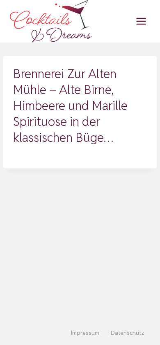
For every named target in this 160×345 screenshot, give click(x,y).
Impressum (85, 332)
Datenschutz (127, 332)
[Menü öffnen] (141, 21)
